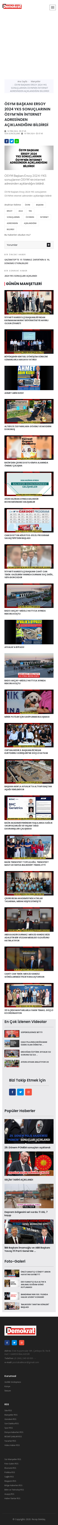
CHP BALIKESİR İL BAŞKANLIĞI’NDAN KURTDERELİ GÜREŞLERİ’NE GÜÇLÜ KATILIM (26, 752)
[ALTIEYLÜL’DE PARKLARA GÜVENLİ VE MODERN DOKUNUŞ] (29, 411)
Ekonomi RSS (10, 1468)
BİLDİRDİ (10, 229)
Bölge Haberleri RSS (13, 1485)
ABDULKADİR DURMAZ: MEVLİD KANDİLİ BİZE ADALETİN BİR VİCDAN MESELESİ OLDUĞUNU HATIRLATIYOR (27, 937)
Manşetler (35, 81)
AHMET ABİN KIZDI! (14, 393)
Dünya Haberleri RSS (13, 1432)
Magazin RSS (10, 1481)
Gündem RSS (10, 1419)
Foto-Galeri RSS (11, 1463)
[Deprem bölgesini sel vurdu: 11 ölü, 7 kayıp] (29, 1195)
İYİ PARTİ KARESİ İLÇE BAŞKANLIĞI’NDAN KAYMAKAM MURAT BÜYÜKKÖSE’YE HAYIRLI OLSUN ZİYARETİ (26, 320)
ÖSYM (27, 205)
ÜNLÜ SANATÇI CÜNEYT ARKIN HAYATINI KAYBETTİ (35, 1273)
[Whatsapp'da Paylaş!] (17, 141)
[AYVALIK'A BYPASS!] (29, 631)
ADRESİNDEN (12, 223)
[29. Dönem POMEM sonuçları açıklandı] (29, 1131)
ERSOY (9, 211)
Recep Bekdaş (38, 1519)
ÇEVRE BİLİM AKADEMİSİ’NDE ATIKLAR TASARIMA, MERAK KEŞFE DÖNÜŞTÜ (23, 900)
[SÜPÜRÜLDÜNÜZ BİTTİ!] (11, 1033)
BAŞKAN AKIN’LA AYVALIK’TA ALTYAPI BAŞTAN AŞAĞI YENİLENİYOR (28, 788)
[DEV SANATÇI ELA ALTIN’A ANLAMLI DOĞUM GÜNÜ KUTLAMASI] (11, 1283)
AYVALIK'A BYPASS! (14, 647)
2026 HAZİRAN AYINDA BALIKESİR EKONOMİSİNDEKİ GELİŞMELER (21, 500)
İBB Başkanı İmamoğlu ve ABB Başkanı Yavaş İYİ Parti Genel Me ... (27, 1249)
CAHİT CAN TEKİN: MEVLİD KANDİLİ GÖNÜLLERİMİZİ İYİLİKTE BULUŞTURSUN (24, 975)
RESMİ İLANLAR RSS (13, 1436)
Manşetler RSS (11, 1414)
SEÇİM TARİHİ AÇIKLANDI (18, 1179)
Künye (7, 1386)
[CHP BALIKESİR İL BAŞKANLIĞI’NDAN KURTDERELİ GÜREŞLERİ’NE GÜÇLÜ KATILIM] (29, 734)
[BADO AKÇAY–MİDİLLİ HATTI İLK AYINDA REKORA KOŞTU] (29, 595)
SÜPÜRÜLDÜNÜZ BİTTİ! (32, 1032)
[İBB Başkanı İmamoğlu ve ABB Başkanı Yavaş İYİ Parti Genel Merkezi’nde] (29, 1231)
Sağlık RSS (9, 1476)
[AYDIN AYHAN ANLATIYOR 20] (11, 1063)
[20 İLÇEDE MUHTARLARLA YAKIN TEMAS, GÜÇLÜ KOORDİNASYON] (29, 994)
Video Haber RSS (12, 1445)
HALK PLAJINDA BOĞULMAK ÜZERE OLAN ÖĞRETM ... (34, 1043)
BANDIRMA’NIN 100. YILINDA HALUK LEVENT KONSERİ (34, 1296)
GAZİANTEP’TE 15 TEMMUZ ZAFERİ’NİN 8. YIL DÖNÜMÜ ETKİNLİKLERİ (27, 259)
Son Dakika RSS (11, 1423)
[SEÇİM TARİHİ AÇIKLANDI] (29, 1163)
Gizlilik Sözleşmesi (12, 1382)
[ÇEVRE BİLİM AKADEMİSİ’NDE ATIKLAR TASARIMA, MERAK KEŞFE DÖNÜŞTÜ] (29, 883)
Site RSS (8, 1410)
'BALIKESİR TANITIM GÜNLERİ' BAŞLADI (35, 1306)
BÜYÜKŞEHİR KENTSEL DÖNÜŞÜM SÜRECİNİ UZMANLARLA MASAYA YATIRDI (26, 358)
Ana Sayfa (22, 81)
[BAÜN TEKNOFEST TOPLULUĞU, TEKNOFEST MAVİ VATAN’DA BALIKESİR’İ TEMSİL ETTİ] (29, 846)
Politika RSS (9, 1472)
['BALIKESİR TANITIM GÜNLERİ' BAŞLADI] (11, 1305)
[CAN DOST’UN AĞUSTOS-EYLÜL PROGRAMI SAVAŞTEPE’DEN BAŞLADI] (29, 520)
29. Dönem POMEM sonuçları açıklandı (27, 1147)
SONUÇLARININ (13, 217)
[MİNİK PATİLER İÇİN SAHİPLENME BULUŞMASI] (29, 701)
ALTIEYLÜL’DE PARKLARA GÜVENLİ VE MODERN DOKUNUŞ (27, 428)
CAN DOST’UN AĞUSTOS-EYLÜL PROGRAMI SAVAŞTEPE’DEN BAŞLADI (26, 537)
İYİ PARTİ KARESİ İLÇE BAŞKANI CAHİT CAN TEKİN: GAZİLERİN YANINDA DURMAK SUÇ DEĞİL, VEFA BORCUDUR (28, 574)
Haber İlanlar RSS (12, 1498)
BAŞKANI (39, 205)
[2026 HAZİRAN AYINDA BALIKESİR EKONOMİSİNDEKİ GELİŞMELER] (29, 483)
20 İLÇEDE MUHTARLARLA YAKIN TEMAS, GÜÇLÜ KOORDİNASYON (28, 1012)
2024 (20, 211)
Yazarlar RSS (10, 1440)
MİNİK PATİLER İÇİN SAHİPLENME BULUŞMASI (27, 716)
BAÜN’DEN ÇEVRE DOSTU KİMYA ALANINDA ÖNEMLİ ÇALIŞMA (26, 464)
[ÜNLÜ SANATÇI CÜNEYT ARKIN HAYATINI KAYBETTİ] (11, 1273)
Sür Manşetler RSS (12, 1459)
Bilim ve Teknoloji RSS (14, 1489)
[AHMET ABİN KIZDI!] (29, 377)
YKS (30, 211)
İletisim (7, 1390)
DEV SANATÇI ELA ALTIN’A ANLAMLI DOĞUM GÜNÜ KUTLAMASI (33, 1284)
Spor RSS (8, 1427)
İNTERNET (44, 217)
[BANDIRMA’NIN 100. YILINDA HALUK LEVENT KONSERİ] (11, 1295)
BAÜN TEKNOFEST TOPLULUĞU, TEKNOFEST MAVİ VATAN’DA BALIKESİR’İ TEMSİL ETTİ (26, 864)
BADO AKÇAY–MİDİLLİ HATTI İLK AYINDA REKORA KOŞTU (25, 612)
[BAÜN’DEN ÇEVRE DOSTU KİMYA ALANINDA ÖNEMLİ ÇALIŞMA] (29, 447)
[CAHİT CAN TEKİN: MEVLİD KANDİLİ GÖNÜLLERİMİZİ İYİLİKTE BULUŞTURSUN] (29, 958)
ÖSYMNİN (30, 217)
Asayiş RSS (9, 1494)
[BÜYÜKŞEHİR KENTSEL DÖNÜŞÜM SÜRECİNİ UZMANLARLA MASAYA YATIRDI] (29, 341)
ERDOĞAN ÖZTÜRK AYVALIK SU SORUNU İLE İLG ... (36, 1053)
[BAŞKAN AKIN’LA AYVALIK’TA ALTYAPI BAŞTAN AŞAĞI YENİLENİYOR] (29, 771)
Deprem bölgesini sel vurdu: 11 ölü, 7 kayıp (26, 1213)
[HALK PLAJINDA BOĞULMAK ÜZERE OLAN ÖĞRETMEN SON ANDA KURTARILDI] (11, 1043)
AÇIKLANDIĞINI (30, 223)
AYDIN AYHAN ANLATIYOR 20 (35, 1062)
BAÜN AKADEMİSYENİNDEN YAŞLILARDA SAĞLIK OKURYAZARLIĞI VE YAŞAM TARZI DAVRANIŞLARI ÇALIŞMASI (28, 825)
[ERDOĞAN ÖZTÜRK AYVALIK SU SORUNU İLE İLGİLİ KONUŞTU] (11, 1053)
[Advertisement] (29, 45)
